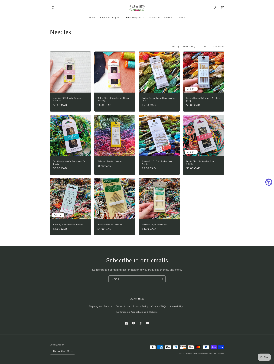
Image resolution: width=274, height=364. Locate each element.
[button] (53, 7)
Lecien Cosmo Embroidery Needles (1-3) (203, 99)
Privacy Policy (140, 306)
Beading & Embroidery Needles (68, 224)
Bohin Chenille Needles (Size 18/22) (200, 162)
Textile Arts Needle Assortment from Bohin (70, 162)
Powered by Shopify (215, 353)
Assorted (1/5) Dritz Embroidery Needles (157, 162)
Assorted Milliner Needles (110, 224)
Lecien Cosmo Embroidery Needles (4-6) (158, 99)
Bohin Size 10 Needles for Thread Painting (113, 99)
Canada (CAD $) (61, 351)
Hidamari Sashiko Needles (110, 161)
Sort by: (176, 46)
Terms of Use (123, 306)
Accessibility (176, 306)
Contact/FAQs (158, 306)
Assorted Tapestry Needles (154, 224)
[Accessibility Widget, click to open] (268, 182)
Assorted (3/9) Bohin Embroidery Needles (69, 99)
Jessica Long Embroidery (196, 353)
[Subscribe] (161, 279)
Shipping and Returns (100, 306)
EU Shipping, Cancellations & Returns (137, 312)
